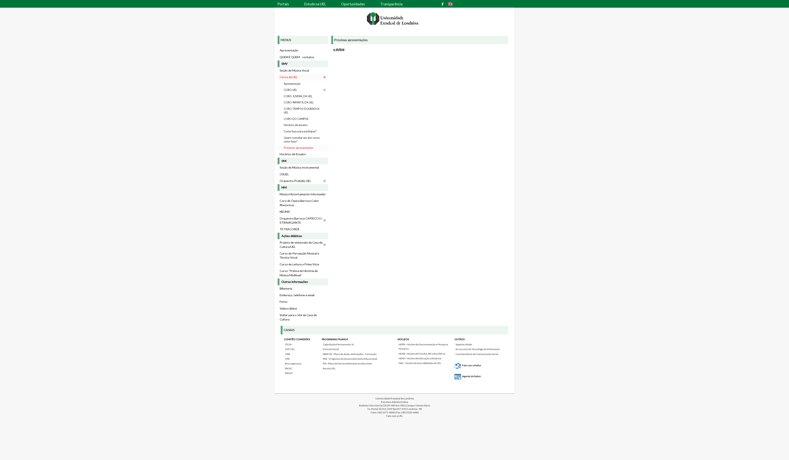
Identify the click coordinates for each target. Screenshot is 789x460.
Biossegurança (293, 363)
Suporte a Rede (464, 344)
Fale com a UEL (394, 415)
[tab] (394, 357)
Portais (283, 4)
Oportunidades (353, 4)
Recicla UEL (329, 368)
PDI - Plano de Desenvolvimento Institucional (347, 363)
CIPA (287, 354)
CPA (287, 358)
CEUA (288, 344)
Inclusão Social (331, 349)
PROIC (288, 368)
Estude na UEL (315, 4)
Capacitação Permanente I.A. (338, 344)
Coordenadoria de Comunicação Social (477, 354)
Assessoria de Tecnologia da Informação (478, 349)
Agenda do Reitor (471, 376)
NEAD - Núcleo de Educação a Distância (420, 358)
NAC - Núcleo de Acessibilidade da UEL (420, 363)
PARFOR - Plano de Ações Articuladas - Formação (349, 354)
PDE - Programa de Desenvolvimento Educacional (350, 358)
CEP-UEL (290, 349)
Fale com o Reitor (471, 365)
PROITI (289, 373)
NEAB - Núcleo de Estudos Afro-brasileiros (422, 353)
